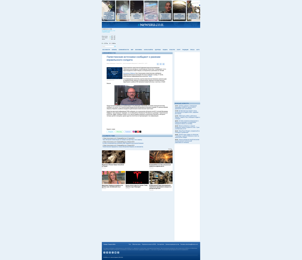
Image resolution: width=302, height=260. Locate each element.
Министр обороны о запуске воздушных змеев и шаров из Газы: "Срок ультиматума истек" (187, 127)
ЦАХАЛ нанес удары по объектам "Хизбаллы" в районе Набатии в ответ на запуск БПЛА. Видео (187, 136)
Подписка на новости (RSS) (149, 244)
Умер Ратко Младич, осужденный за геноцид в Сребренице (187, 131)
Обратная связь (136, 244)
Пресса (192, 49)
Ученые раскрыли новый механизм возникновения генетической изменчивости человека (187, 141)
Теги (130, 244)
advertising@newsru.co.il (191, 244)
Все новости (106, 49)
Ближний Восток (124, 49)
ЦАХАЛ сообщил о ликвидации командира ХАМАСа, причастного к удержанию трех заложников (186, 107)
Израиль (114, 49)
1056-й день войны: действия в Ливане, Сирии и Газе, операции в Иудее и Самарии (187, 117)
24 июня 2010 (130, 145)
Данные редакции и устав (172, 244)
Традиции (185, 49)
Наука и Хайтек (148, 49)
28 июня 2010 (130, 141)
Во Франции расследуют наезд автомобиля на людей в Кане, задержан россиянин (186, 112)
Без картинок (160, 244)
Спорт (178, 49)
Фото (198, 49)
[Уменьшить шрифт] (158, 64)
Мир (132, 49)
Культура (172, 49)
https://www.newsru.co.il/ (110, 138)
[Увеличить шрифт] (160, 64)
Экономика (138, 49)
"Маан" (150, 76)
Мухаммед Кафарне (129, 73)
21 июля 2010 (130, 138)
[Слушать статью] (165, 64)
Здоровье (158, 49)
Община (165, 49)
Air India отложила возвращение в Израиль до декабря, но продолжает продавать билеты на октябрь (187, 122)
